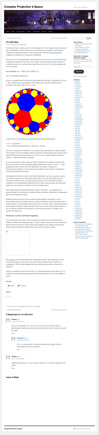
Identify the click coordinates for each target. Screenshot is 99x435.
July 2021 (77, 109)
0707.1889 (32, 181)
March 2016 (78, 158)
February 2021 (78, 114)
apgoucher (23, 44)
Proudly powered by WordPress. (83, 428)
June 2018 (77, 142)
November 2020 (79, 119)
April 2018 (77, 146)
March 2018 (78, 147)
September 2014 (79, 175)
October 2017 (78, 152)
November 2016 (79, 154)
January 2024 (78, 86)
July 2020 (77, 126)
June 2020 (77, 128)
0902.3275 (56, 178)
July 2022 (77, 99)
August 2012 (78, 219)
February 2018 (78, 149)
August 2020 (78, 125)
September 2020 (79, 123)
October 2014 (78, 173)
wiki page (17, 262)
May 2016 (77, 156)
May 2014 (77, 182)
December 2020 (78, 118)
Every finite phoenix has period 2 (82, 51)
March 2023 (78, 90)
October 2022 (78, 95)
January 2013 (78, 210)
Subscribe (79, 71)
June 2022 (77, 100)
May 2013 (77, 203)
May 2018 (77, 144)
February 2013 (78, 208)
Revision (44, 31)
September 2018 (79, 139)
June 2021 (77, 111)
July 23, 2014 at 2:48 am (17, 321)
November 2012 (79, 213)
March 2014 (78, 185)
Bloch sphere (33, 164)
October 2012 (78, 215)
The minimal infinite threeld (81, 49)
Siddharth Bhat (78, 227)
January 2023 (78, 93)
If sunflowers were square (13, 38)
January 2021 (78, 116)
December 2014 (78, 170)
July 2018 (77, 140)
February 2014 (78, 187)
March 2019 (78, 135)
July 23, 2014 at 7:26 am (23, 340)
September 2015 (79, 163)
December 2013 (78, 191)
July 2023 (77, 88)
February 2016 (78, 159)
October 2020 (78, 121)
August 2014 (78, 177)
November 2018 (79, 137)
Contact (29, 31)
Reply (13, 333)
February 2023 (78, 92)
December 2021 (78, 106)
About (13, 31)
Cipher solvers (21, 31)
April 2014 (77, 184)
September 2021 (79, 107)
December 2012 (78, 212)
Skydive (50, 31)
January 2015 (78, 168)
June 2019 (77, 132)
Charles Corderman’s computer (82, 47)
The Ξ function (83, 234)
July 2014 (77, 179)
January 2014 (78, 189)
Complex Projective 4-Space (23, 6)
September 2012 (79, 217)
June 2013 (77, 201)
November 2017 (79, 151)
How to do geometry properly (59, 38)
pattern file (12, 260)
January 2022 (78, 104)
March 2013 (78, 206)
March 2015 (78, 165)
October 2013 (78, 194)
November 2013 (79, 192)
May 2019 (77, 133)
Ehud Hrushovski (56, 52)
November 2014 (79, 172)
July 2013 (77, 199)
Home (7, 31)
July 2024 (77, 85)
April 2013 (77, 205)
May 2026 (77, 81)
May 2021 (77, 112)
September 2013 (79, 196)
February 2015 (78, 166)
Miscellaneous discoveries (81, 52)
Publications (36, 31)
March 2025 (78, 83)
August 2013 (78, 198)
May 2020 (77, 130)
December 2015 (78, 161)
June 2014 (77, 180)
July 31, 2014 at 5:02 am (17, 359)
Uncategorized (23, 306)
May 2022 (77, 102)
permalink (37, 306)
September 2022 (79, 97)
